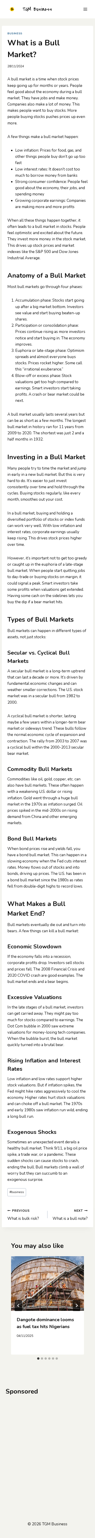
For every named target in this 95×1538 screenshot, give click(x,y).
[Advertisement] (47, 1449)
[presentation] (47, 1283)
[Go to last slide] (18, 1305)
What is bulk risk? (23, 1215)
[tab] (38, 1358)
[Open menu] (85, 9)
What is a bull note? (70, 1215)
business (16, 1192)
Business (14, 33)
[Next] (76, 1305)
